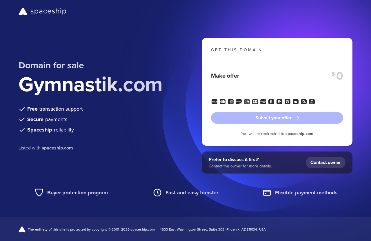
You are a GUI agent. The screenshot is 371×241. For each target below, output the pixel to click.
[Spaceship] (42, 12)
